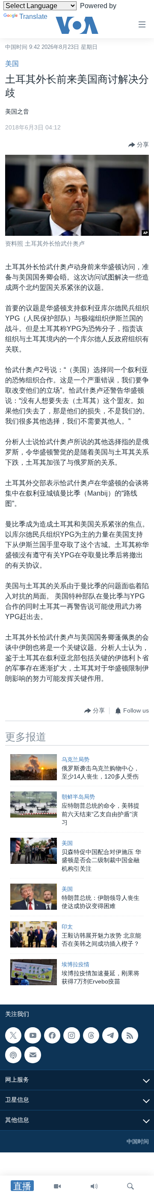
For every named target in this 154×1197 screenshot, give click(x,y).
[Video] (57, 1186)
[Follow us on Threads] (91, 1035)
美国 (12, 63)
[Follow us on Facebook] (52, 1035)
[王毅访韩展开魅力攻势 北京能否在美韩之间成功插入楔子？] (33, 934)
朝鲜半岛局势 (78, 797)
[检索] (130, 1186)
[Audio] (94, 1186)
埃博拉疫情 (75, 964)
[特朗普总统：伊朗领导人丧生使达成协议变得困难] (33, 897)
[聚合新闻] (129, 1035)
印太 (67, 926)
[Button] (138, 145)
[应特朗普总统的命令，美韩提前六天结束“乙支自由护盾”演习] (33, 804)
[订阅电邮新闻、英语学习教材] (32, 1055)
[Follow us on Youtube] (32, 1035)
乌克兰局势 (75, 759)
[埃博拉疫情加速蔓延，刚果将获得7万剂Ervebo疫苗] (33, 972)
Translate (33, 16)
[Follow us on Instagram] (71, 1035)
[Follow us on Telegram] (110, 1035)
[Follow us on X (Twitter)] (13, 1035)
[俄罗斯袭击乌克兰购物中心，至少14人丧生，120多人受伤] (33, 767)
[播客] (13, 1055)
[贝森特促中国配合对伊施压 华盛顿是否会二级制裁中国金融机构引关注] (33, 851)
